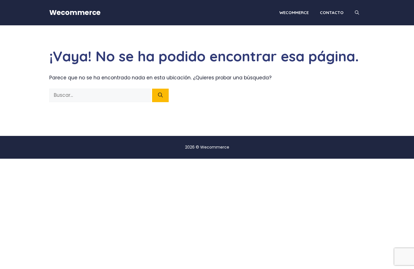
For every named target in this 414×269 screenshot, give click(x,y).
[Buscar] (160, 95)
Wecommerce (75, 12)
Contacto (332, 12)
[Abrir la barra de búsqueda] (357, 13)
